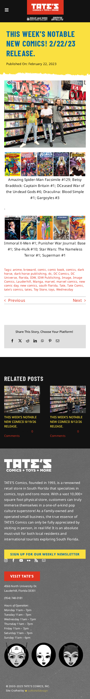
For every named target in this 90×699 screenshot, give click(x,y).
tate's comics (13, 289)
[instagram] (6, 560)
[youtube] (21, 560)
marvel (50, 281)
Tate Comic (75, 285)
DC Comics (61, 274)
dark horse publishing (30, 274)
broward (29, 270)
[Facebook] (12, 341)
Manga (38, 281)
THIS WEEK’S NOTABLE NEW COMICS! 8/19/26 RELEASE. (20, 421)
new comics (28, 285)
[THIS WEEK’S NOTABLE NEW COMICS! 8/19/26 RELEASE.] (22, 388)
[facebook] (13, 560)
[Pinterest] (50, 341)
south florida (48, 285)
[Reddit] (27, 341)
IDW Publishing (49, 277)
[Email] (57, 341)
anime (17, 270)
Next (77, 300)
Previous (16, 300)
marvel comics (67, 281)
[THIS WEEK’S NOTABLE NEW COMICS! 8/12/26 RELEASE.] (68, 388)
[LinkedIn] (35, 341)
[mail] (43, 560)
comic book (56, 270)
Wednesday (64, 289)
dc (50, 274)
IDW (33, 277)
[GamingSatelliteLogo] (57, 18)
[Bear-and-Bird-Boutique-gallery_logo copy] (37, 18)
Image (66, 277)
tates (28, 289)
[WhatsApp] (42, 341)
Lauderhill (23, 281)
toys (51, 289)
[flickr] (28, 560)
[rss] (36, 560)
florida (23, 277)
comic (42, 270)
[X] (20, 341)
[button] (7, 412)
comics (71, 270)
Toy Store (40, 289)
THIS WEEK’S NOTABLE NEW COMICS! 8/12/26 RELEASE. (66, 421)
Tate (62, 285)
